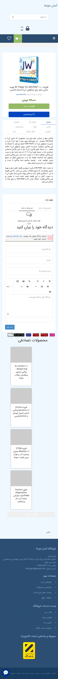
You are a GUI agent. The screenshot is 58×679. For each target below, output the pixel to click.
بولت (35, 286)
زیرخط (37, 281)
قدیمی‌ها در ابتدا (44, 208)
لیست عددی (41, 286)
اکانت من (48, 612)
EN (22, 30)
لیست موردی (47, 286)
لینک (29, 281)
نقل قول (27, 286)
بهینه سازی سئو (19, 335)
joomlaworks (21, 94)
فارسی (10, 335)
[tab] (48, 122)
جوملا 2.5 (44, 335)
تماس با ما (48, 623)
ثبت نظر (10, 327)
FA (22, 27)
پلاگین (52, 335)
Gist (50, 291)
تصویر (23, 281)
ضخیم (49, 281)
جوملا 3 (35, 335)
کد (21, 286)
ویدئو (17, 281)
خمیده (43, 281)
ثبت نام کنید (17, 236)
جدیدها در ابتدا (27, 208)
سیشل (29, 335)
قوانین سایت (47, 617)
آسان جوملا (50, 5)
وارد (7, 236)
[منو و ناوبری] (54, 38)
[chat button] (5, 672)
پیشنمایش (28, 114)
